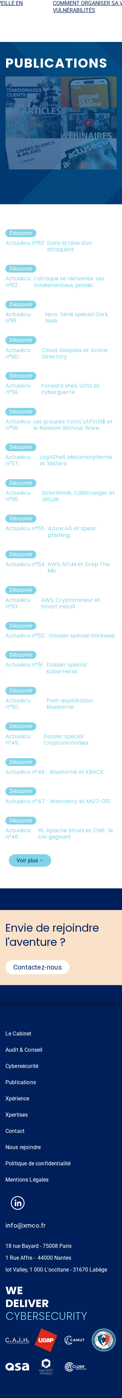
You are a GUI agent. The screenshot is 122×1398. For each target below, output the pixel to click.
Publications (20, 1082)
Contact (14, 1131)
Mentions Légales (27, 1179)
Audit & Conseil (23, 1050)
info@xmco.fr (25, 1225)
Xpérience (17, 1098)
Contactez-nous (37, 967)
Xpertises (16, 1115)
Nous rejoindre (23, 1147)
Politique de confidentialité (37, 1163)
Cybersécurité (21, 1066)
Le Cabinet (18, 1033)
